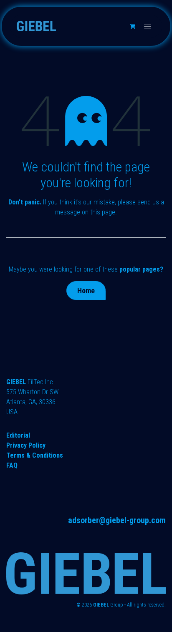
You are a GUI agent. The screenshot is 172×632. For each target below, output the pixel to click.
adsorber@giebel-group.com (117, 520)
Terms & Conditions (34, 455)
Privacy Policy (26, 445)
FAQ (12, 465)
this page (102, 212)
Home (86, 290)
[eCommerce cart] (132, 26)
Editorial (18, 435)
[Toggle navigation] (147, 26)
